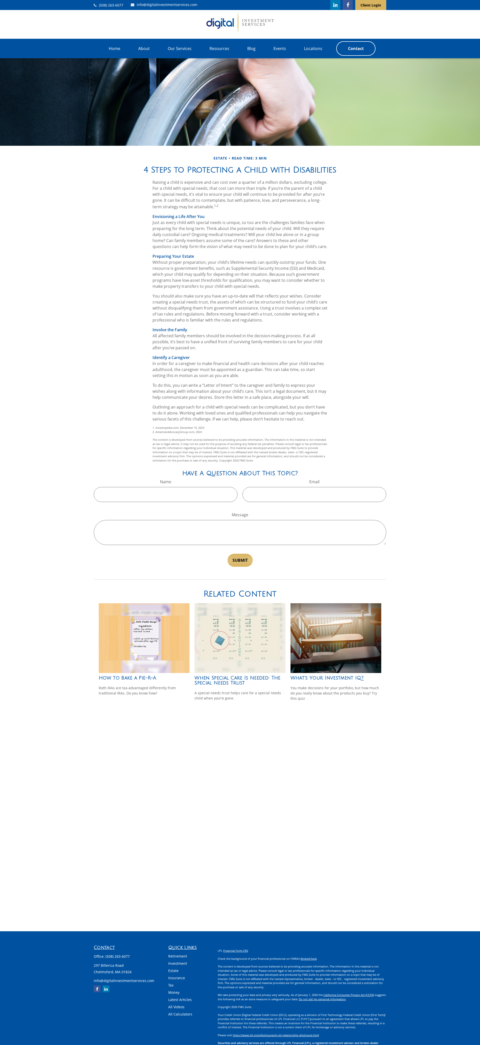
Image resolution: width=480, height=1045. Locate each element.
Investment (177, 963)
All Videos (176, 1006)
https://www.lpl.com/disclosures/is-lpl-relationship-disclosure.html (276, 1035)
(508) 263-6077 (111, 5)
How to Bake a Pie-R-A (127, 678)
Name (165, 481)
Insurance (176, 978)
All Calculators (180, 1014)
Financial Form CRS (235, 950)
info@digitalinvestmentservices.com (167, 4)
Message (240, 515)
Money (174, 992)
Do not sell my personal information (322, 999)
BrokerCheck (308, 958)
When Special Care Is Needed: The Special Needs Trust (237, 681)
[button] (114, 48)
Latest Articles (180, 999)
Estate (173, 970)
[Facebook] (348, 5)
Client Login (370, 5)
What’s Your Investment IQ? (327, 678)
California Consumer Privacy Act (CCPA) (349, 995)
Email (314, 481)
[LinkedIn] (335, 5)
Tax (171, 985)
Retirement (177, 956)
